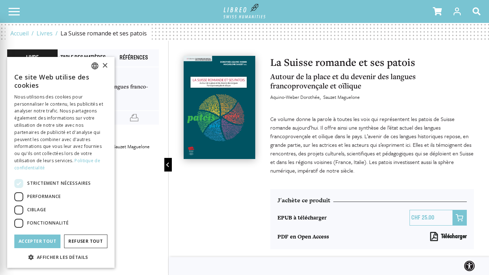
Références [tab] (134, 58)
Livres (45, 33)
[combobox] (94, 65)
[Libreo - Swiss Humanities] (245, 11)
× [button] (104, 65)
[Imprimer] (134, 118)
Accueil (19, 33)
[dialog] (61, 162)
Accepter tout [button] (37, 241)
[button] (437, 11)
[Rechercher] (478, 11)
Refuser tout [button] (85, 241)
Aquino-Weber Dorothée (295, 97)
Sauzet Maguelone (341, 97)
